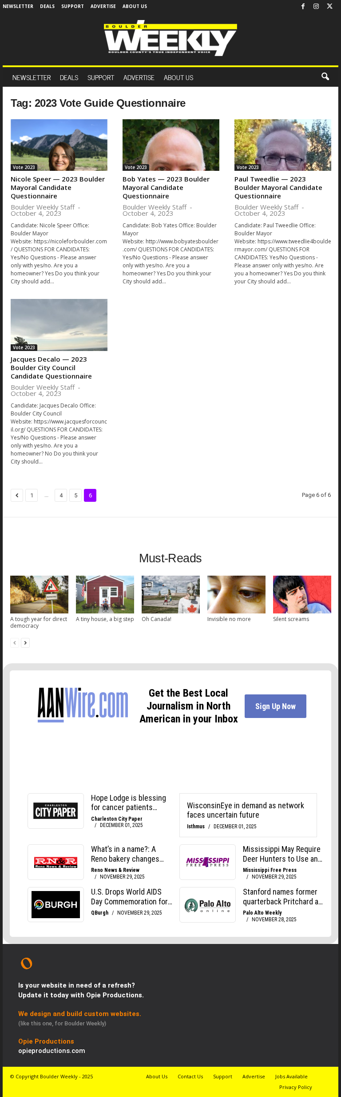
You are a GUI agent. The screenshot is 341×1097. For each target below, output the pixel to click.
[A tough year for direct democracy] (39, 594)
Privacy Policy (295, 1087)
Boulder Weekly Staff (43, 206)
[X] (329, 6)
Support (72, 6)
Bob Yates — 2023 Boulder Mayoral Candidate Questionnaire (166, 187)
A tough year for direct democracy (38, 622)
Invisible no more (229, 619)
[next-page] (25, 642)
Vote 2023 (24, 167)
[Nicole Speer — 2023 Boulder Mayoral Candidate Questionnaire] (59, 145)
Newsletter (18, 6)
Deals (47, 6)
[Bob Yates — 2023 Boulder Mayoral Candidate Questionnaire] (171, 145)
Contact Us (190, 1076)
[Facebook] (302, 6)
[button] (325, 77)
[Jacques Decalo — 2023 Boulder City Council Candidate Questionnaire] (59, 325)
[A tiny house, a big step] (105, 594)
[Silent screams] (302, 594)
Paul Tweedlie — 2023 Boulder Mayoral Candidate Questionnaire (278, 187)
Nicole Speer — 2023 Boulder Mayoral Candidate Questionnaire (58, 187)
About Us (135, 6)
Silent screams (291, 619)
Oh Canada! (156, 619)
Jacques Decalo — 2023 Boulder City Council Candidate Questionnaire (51, 367)
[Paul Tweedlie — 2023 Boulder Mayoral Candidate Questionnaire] (282, 145)
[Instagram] (316, 6)
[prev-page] (14, 642)
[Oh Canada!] (171, 594)
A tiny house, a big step (105, 619)
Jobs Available (291, 1076)
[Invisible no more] (236, 594)
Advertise (103, 6)
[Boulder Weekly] (170, 38)
